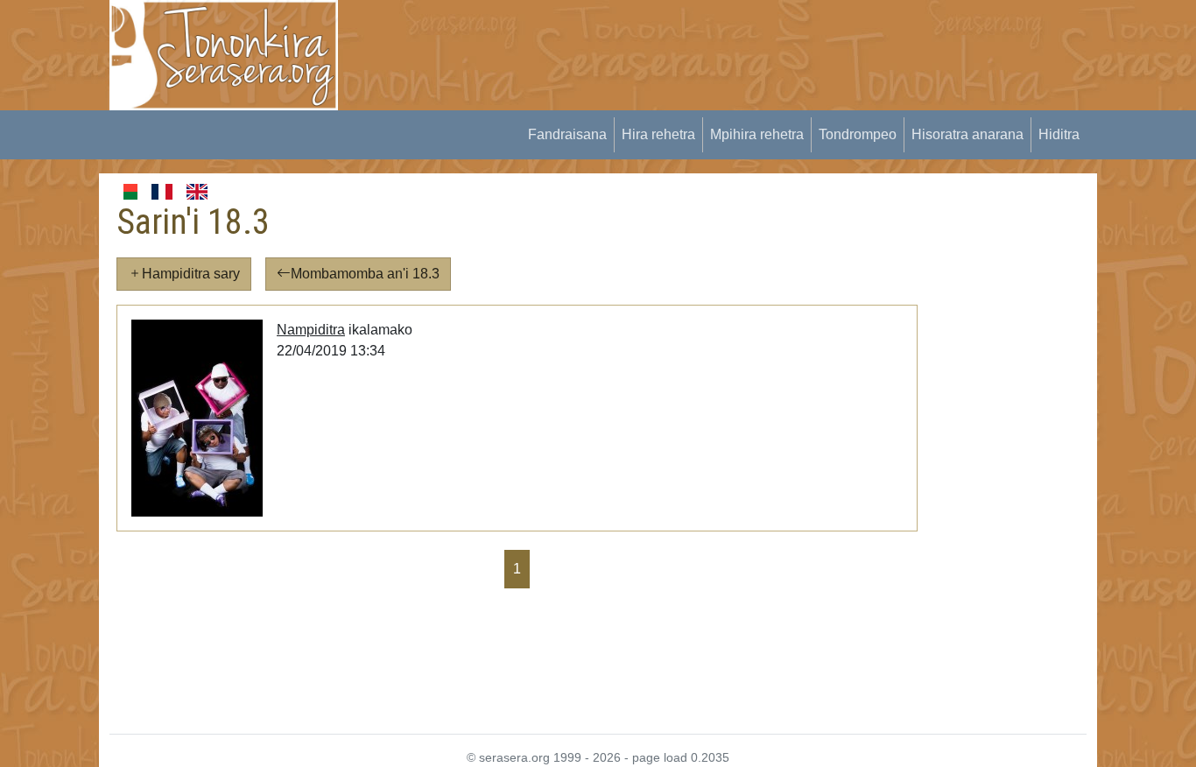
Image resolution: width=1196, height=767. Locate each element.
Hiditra (1059, 134)
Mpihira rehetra (757, 134)
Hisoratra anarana (967, 134)
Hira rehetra (658, 134)
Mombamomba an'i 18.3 (365, 273)
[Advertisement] (677, 39)
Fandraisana (567, 134)
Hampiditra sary (191, 273)
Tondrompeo (858, 134)
